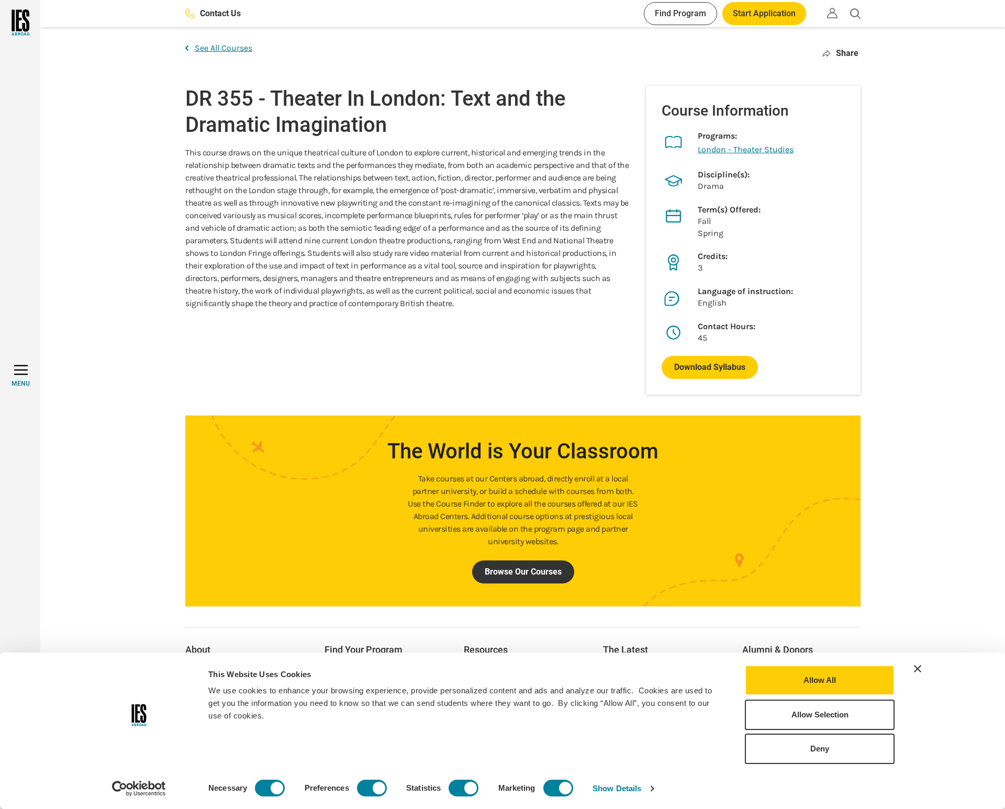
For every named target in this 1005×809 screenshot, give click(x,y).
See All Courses (223, 48)
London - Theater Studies (746, 149)
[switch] (372, 788)
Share (847, 53)
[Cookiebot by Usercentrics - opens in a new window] (139, 788)
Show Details (617, 788)
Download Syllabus (709, 367)
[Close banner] (917, 668)
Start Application (764, 13)
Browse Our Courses (523, 572)
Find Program (680, 13)
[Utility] (832, 13)
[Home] (20, 22)
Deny (819, 748)
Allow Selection (819, 714)
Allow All (819, 680)
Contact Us (220, 13)
